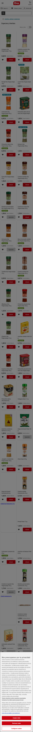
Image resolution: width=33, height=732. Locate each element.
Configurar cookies (16, 728)
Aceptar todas (16, 718)
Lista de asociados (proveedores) (11, 713)
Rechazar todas (16, 723)
